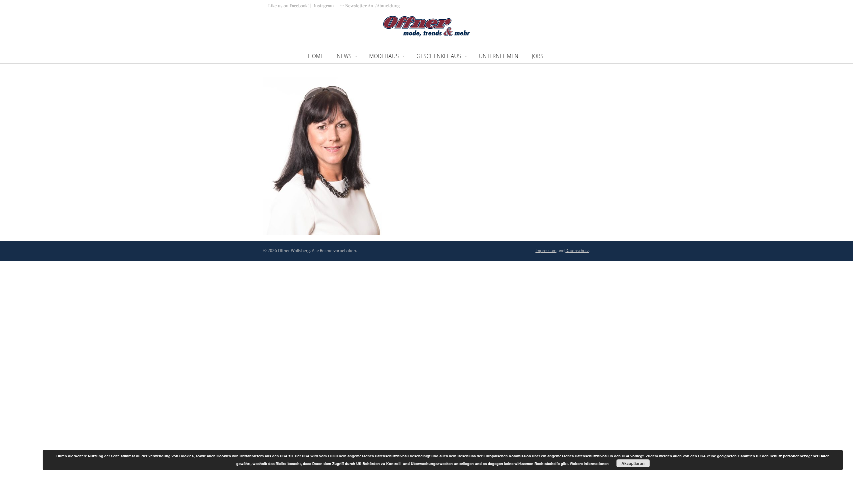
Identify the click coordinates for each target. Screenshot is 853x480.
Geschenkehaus (439, 56)
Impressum (545, 250)
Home (316, 56)
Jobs (537, 56)
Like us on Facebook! (288, 5)
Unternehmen (498, 56)
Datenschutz (577, 250)
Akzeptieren (632, 463)
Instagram (323, 5)
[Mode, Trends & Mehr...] (426, 35)
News (344, 56)
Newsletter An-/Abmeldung (372, 5)
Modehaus (384, 56)
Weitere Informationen (589, 463)
